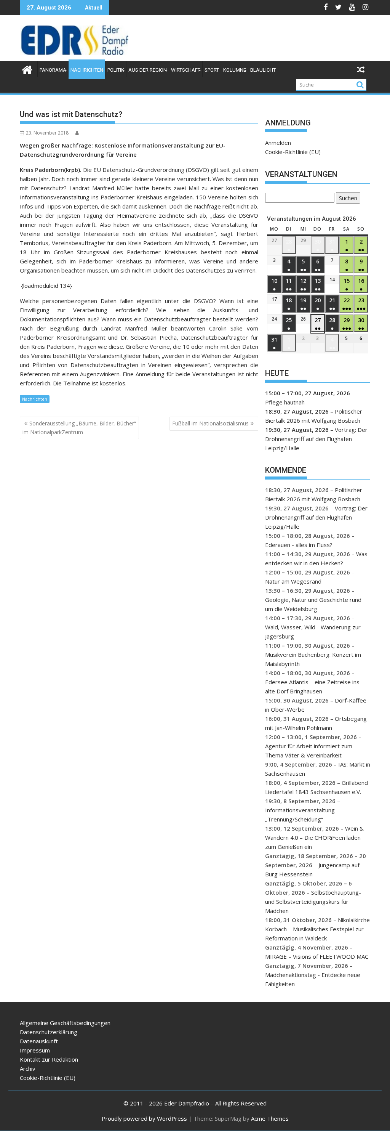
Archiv (27, 1068)
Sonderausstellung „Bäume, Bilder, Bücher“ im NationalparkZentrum (79, 427)
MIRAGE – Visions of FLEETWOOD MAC (316, 956)
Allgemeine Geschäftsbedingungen (65, 1023)
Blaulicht (263, 70)
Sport (212, 70)
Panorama (53, 70)
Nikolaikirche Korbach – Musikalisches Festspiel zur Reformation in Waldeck (317, 929)
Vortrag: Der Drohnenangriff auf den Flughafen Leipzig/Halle (316, 439)
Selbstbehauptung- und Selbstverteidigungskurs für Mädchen (313, 901)
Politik (115, 70)
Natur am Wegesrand (293, 581)
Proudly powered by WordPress (144, 1118)
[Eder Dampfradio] (27, 69)
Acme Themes (270, 1118)
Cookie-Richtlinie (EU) (293, 152)
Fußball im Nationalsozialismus (210, 423)
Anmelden (278, 142)
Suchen (346, 199)
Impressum (35, 1050)
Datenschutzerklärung (48, 1032)
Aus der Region (147, 70)
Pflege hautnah (285, 402)
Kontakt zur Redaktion (49, 1059)
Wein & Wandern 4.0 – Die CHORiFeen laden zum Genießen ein (314, 837)
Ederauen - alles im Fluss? (298, 545)
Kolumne (234, 70)
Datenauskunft (39, 1041)
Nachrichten (86, 70)
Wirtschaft (185, 70)
